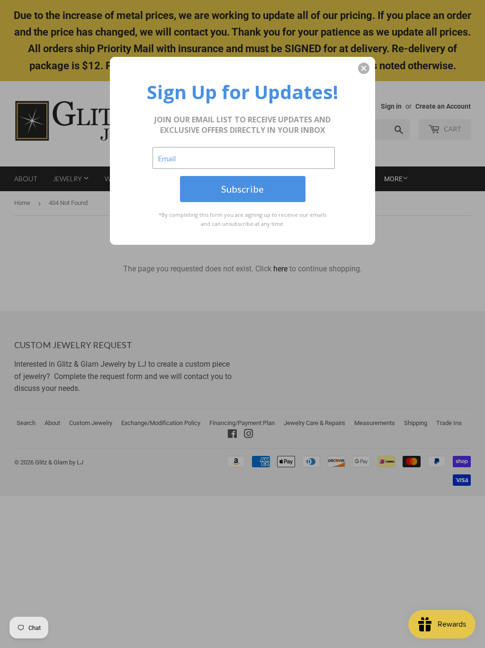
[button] (363, 68)
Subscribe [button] (242, 188)
